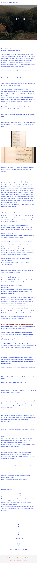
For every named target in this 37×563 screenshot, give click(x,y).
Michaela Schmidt (21, 560)
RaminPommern (10, 2)
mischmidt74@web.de (18, 549)
